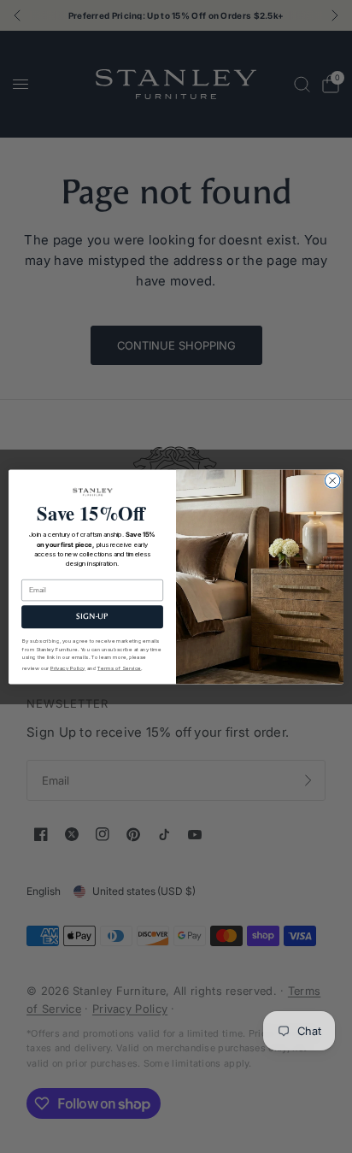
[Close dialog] (332, 480)
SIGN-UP (92, 616)
